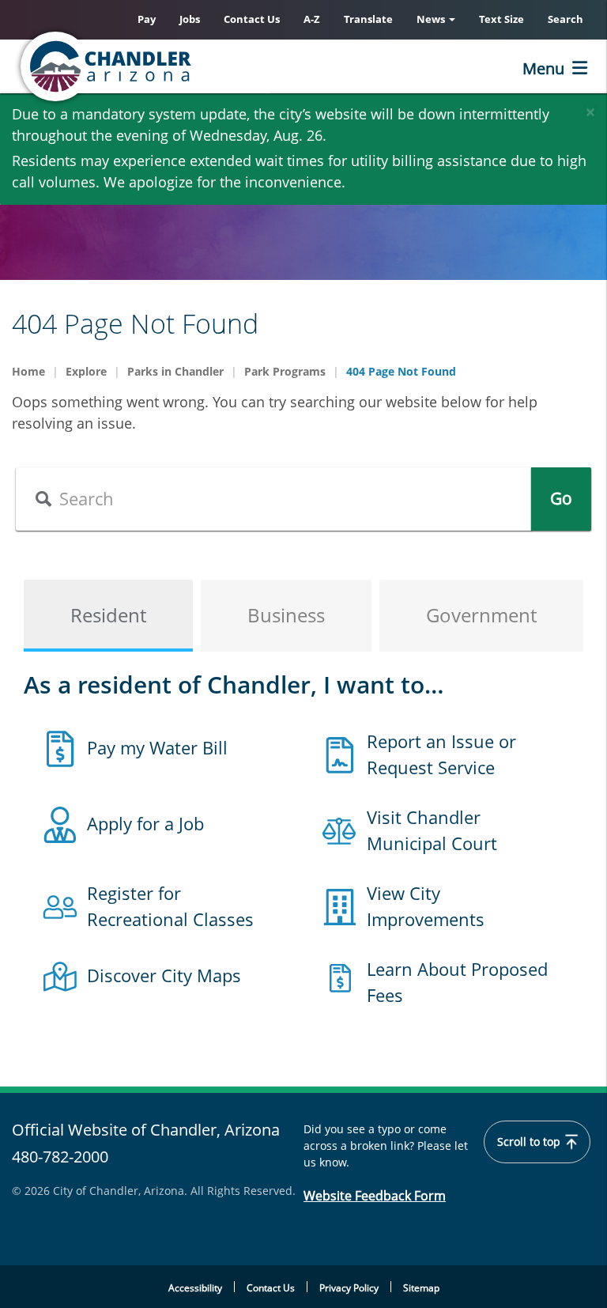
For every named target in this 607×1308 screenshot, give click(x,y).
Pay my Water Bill (157, 747)
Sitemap (421, 1288)
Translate (368, 19)
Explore (86, 371)
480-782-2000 (60, 1156)
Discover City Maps (164, 975)
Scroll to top (530, 1142)
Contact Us (252, 19)
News (432, 19)
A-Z (312, 19)
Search (565, 19)
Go (561, 498)
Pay (147, 19)
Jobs (189, 19)
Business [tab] (286, 615)
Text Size (501, 19)
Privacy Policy (349, 1288)
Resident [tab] (108, 615)
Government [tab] (481, 615)
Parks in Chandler (175, 371)
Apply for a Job (145, 823)
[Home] (170, 66)
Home (28, 371)
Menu (543, 68)
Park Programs (285, 371)
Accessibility (195, 1288)
